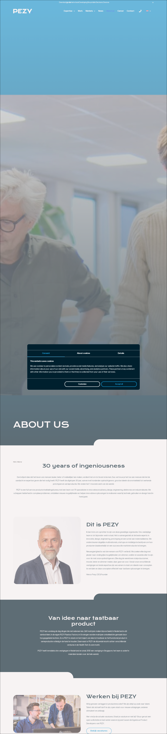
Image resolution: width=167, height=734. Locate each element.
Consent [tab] (46, 353)
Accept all (119, 384)
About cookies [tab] (83, 353)
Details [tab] (121, 353)
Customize (82, 384)
